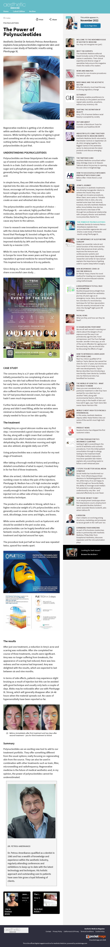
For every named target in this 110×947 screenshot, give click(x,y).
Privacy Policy (57, 931)
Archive (32, 11)
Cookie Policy (100, 931)
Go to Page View (90, 25)
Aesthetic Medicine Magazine (95, 929)
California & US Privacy (71, 931)
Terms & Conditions (87, 931)
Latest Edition (19, 11)
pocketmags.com (96, 940)
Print (40, 19)
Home (6, 11)
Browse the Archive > (89, 554)
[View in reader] (70, 29)
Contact (48, 931)
